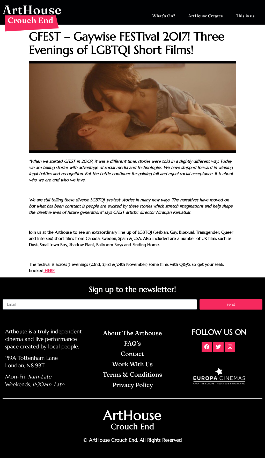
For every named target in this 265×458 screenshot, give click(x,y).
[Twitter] (218, 347)
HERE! (49, 270)
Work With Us (132, 364)
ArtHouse (32, 9)
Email (7, 297)
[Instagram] (230, 347)
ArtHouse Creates (205, 15)
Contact (132, 353)
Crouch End (31, 20)
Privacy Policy (132, 385)
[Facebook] (207, 347)
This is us (245, 15)
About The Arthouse (132, 333)
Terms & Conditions (132, 374)
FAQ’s (132, 343)
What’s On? (163, 15)
